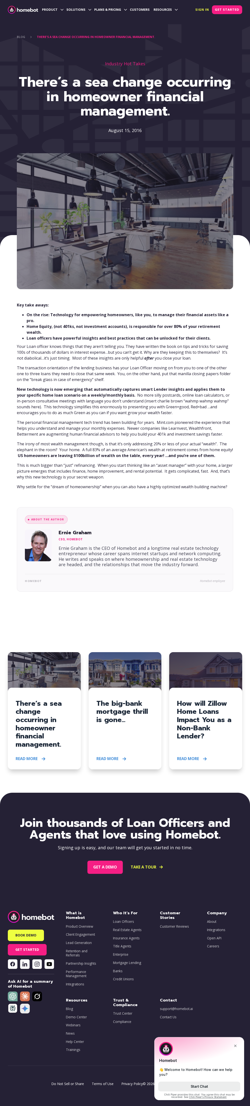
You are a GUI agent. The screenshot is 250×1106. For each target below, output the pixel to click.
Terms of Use (103, 1083)
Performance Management (76, 974)
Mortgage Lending (127, 963)
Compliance (122, 1022)
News (70, 1033)
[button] (52, 9)
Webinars (73, 1025)
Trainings (73, 1050)
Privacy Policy (132, 1083)
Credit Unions (123, 979)
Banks (118, 971)
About (211, 921)
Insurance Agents (126, 938)
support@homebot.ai (176, 1009)
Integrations (75, 984)
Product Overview (79, 926)
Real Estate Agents (127, 930)
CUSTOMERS (140, 9)
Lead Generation (79, 943)
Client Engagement (80, 934)
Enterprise (120, 954)
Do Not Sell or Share (67, 1083)
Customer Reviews (174, 926)
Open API (214, 938)
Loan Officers (123, 921)
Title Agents (122, 946)
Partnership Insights (81, 963)
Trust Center (122, 1013)
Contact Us (168, 1017)
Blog (69, 1009)
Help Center (75, 1041)
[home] (23, 10)
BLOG (21, 37)
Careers (213, 946)
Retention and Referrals (76, 953)
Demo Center (76, 1017)
